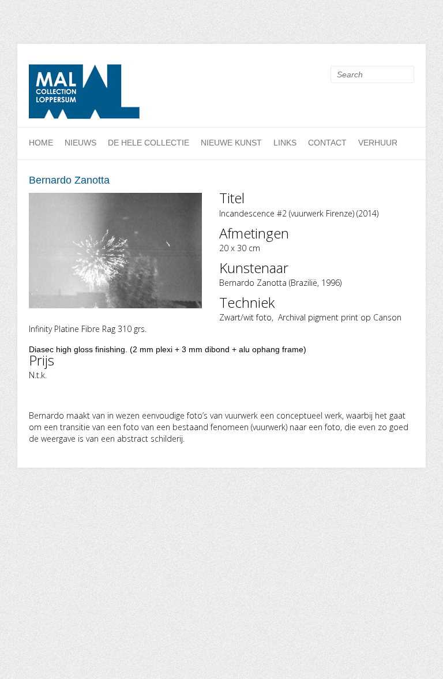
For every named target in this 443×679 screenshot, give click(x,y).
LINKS (284, 142)
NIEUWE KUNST (231, 142)
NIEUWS (80, 142)
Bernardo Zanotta (69, 180)
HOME (41, 142)
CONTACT (327, 142)
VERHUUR (377, 142)
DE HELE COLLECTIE (148, 142)
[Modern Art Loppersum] (86, 94)
